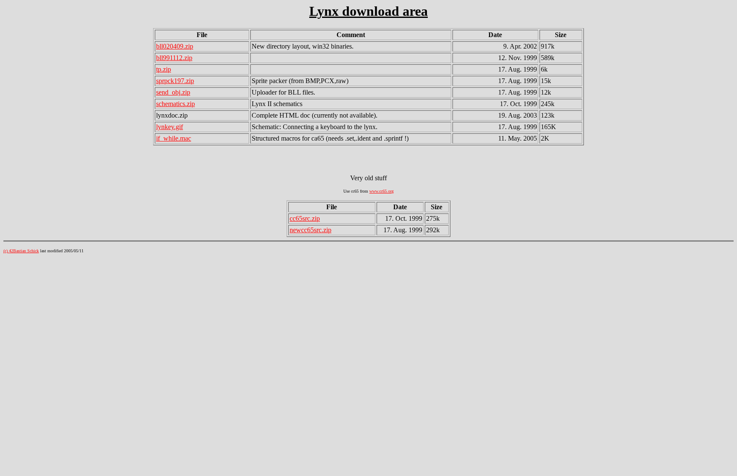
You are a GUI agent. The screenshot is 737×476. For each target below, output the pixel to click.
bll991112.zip (174, 57)
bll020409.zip (174, 46)
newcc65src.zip (310, 230)
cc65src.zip (305, 218)
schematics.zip (175, 103)
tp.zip (163, 69)
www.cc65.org (381, 191)
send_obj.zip (173, 92)
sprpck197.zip (175, 80)
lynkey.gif (169, 126)
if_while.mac (173, 138)
